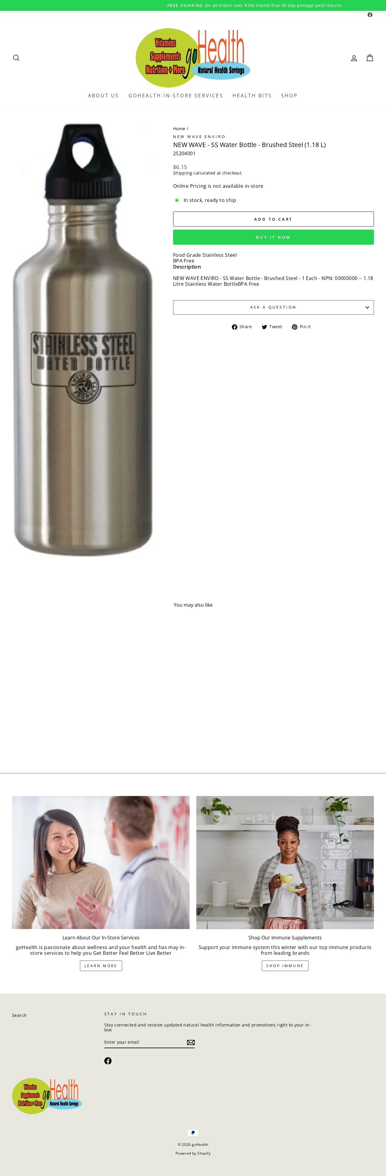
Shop (289, 95)
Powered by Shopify (193, 1153)
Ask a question (273, 307)
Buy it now (273, 237)
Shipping (182, 173)
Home (179, 128)
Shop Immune (285, 965)
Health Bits (252, 95)
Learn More (101, 965)
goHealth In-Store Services (175, 95)
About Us (103, 95)
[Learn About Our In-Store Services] (101, 862)
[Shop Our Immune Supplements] (285, 862)
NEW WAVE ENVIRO (199, 136)
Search (19, 1015)
